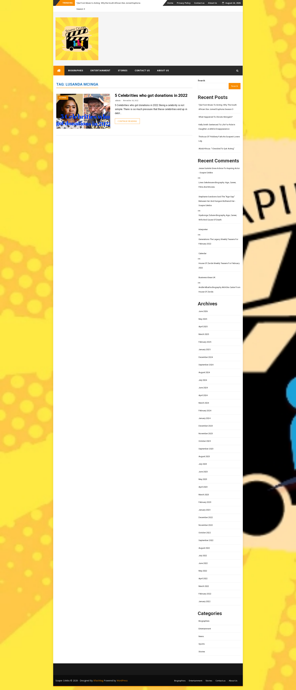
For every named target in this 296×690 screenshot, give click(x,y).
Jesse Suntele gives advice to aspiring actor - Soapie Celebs (219, 170)
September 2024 (206, 365)
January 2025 (204, 349)
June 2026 (203, 311)
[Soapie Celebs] (58, 70)
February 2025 (205, 342)
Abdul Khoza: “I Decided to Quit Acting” (217, 148)
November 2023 (206, 433)
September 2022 (206, 540)
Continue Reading (127, 121)
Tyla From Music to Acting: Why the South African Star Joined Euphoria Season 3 (218, 107)
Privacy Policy (184, 3)
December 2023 (206, 426)
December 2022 (206, 517)
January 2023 (204, 510)
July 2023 (203, 464)
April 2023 (203, 487)
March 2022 (204, 586)
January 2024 (204, 418)
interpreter (203, 229)
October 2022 (205, 532)
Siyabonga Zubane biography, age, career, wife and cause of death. (218, 217)
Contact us (199, 3)
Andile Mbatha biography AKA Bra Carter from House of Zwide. (219, 289)
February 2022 (205, 594)
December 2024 (206, 357)
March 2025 (204, 334)
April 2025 (203, 326)
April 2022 (203, 578)
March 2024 (204, 403)
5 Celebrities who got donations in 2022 (151, 95)
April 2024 (203, 395)
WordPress (122, 680)
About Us (212, 3)
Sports (202, 644)
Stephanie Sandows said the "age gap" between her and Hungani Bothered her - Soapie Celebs (217, 201)
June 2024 (203, 387)
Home (170, 3)
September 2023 (206, 449)
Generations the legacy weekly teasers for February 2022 (218, 241)
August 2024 (204, 372)
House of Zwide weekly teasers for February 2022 (219, 265)
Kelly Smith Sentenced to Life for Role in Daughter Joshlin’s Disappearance (217, 126)
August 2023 (204, 456)
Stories (122, 70)
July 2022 (203, 555)
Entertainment (100, 70)
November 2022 (206, 525)
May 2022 (203, 571)
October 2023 (205, 441)
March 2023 (204, 494)
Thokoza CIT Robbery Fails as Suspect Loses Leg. (219, 138)
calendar (203, 253)
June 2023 (203, 472)
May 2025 (203, 319)
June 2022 (203, 563)
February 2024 (205, 410)
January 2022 (204, 601)
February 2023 (205, 502)
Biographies (75, 70)
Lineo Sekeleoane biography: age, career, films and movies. (217, 184)
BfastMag (98, 680)
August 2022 (204, 548)
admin (118, 100)
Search (201, 80)
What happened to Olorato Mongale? (216, 117)
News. (201, 636)
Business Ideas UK (207, 277)
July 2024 (203, 380)
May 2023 (203, 479)
